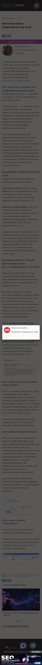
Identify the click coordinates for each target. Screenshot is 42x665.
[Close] (40, 325)
